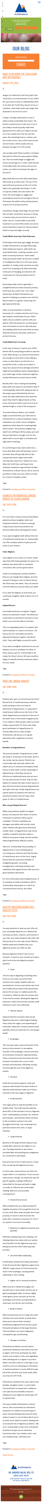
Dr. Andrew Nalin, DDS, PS (21, 1472)
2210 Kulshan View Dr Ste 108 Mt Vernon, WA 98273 (21, 1479)
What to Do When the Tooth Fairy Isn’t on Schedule (20, 75)
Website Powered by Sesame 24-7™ (22, 1489)
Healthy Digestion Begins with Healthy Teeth (18, 908)
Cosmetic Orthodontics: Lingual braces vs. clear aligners (19, 497)
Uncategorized (16, 489)
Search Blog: (21, 57)
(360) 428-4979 (21, 1476)
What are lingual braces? (16, 681)
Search (21, 64)
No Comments (29, 489)
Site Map (21, 1492)
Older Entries (8, 1455)
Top (21, 1496)
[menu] (39, 2)
